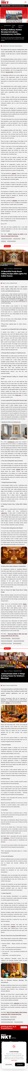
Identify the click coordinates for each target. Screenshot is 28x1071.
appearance (4, 513)
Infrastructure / (7, 26)
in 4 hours (10, 268)
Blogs (3, 283)
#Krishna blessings (5, 1017)
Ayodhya (14, 173)
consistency (6, 838)
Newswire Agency (21, 26)
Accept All (20, 1064)
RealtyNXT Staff (18, 268)
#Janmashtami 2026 (18, 1022)
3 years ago (13, 26)
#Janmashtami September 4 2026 (8, 1019)
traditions (13, 926)
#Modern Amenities (11, 241)
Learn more (14, 1060)
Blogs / (6, 268)
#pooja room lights (16, 638)
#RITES (23, 238)
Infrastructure (5, 46)
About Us (20, 1041)
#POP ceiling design (17, 643)
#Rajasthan (3, 241)
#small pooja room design (6, 643)
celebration (17, 1003)
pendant (18, 469)
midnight (7, 702)
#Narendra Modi (16, 238)
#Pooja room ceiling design (6, 641)
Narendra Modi (9, 72)
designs (24, 604)
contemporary (11, 441)
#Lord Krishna (13, 1017)
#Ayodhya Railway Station (6, 238)
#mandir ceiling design (5, 638)
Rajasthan (14, 200)
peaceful (21, 300)
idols (10, 365)
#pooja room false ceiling (19, 641)
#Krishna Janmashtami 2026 (7, 1022)
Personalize (9, 1064)
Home (2, 1041)
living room (18, 395)
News (11, 1041)
